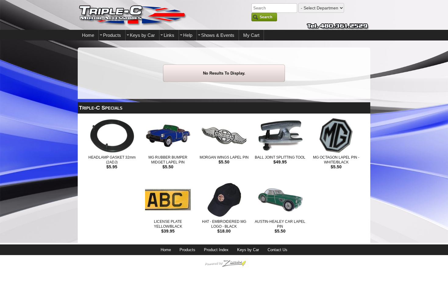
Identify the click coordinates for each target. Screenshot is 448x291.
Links (169, 35)
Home (88, 35)
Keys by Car (142, 35)
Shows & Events (217, 35)
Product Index (216, 249)
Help (187, 35)
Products (112, 35)
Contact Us (277, 249)
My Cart (251, 35)
